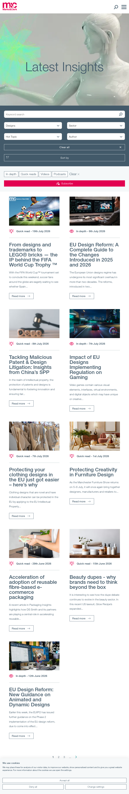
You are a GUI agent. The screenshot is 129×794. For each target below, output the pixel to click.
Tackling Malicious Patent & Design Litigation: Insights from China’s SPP (30, 364)
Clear (73, 174)
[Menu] (123, 7)
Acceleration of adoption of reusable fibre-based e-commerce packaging (33, 587)
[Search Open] (116, 7)
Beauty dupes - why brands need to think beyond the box (93, 582)
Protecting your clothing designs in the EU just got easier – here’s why (34, 477)
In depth (11, 174)
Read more (18, 296)
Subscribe (67, 183)
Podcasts (60, 174)
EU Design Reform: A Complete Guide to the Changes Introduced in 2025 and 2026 (94, 255)
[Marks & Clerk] (10, 9)
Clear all (64, 147)
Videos (45, 174)
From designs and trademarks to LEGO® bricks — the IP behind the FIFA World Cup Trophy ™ (33, 255)
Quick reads (28, 174)
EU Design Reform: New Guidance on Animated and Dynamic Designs (31, 697)
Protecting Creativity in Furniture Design (93, 472)
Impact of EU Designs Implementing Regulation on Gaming (86, 367)
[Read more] (34, 211)
